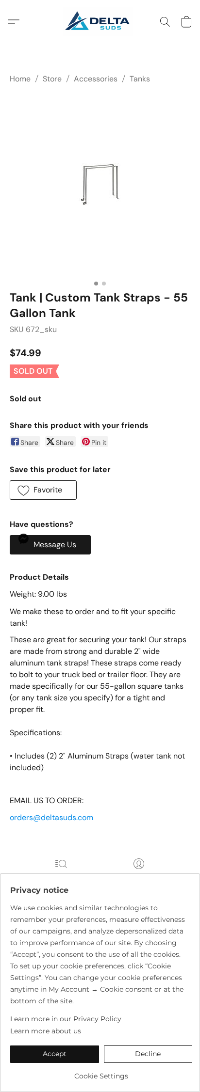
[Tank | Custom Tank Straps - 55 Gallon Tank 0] (100, 185)
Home (20, 79)
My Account (138, 877)
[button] (99, 22)
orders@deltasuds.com (52, 817)
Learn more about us (45, 1031)
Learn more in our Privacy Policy (65, 1018)
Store (52, 79)
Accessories (95, 79)
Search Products (61, 877)
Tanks (140, 79)
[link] (101, 1072)
